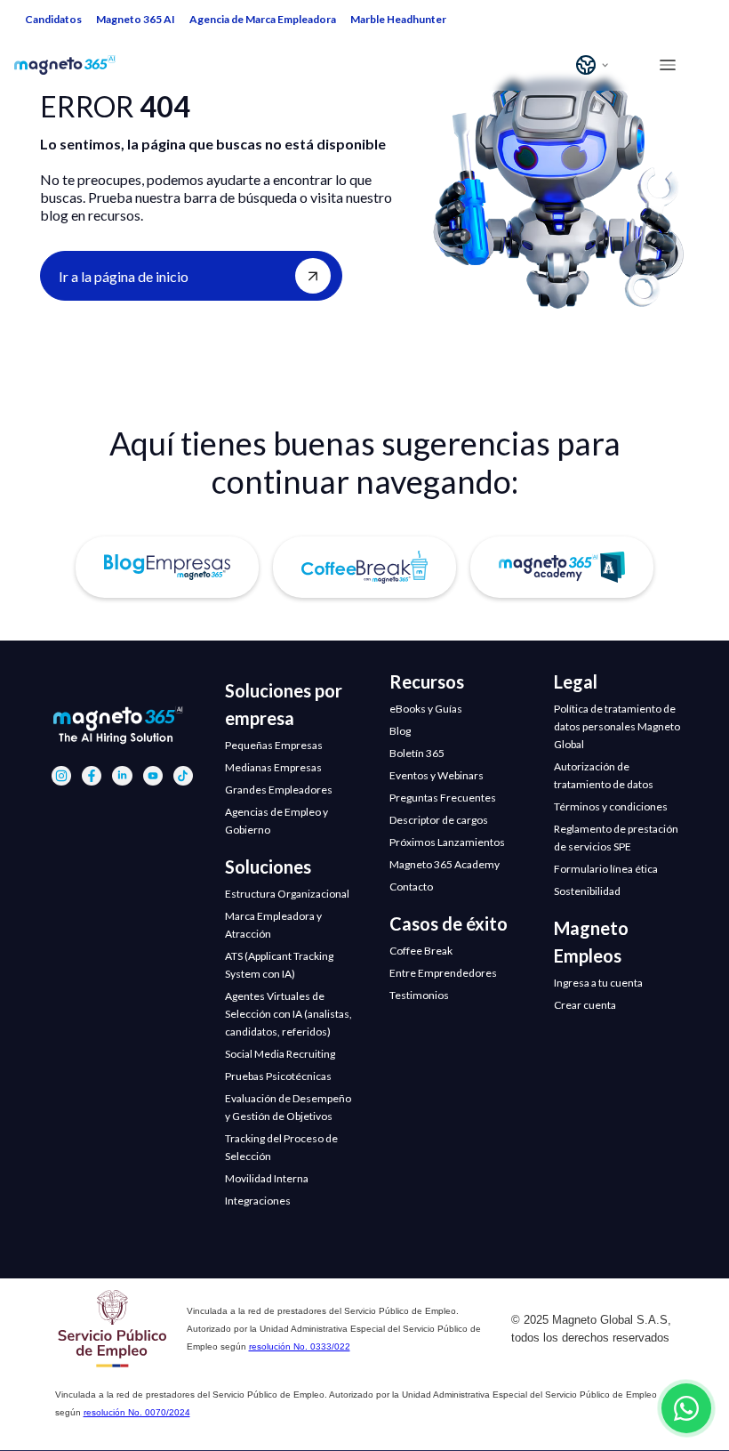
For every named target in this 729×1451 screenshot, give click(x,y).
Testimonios (419, 995)
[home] (77, 65)
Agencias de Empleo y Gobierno (276, 820)
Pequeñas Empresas (274, 745)
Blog (400, 731)
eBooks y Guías (425, 708)
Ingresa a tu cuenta (598, 982)
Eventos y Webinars (436, 775)
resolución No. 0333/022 (299, 1346)
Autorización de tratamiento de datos (603, 775)
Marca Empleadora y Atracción (273, 924)
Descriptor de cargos (438, 819)
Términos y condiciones (611, 806)
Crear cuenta (585, 1005)
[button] (594, 65)
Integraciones (258, 1200)
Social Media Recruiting (280, 1053)
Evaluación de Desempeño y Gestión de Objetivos (288, 1107)
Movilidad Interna (266, 1178)
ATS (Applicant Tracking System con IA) (279, 964)
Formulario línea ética (606, 868)
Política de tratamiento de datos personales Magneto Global (617, 726)
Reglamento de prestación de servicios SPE (616, 837)
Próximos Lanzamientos (447, 842)
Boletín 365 (417, 753)
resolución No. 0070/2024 (137, 1412)
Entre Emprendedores (443, 972)
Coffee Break (421, 950)
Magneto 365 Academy (444, 864)
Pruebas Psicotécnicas (278, 1076)
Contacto (411, 886)
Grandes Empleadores (278, 789)
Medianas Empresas (273, 767)
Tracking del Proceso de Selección (281, 1147)
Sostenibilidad (587, 891)
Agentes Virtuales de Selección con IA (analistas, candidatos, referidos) (288, 1013)
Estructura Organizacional (287, 893)
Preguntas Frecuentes (442, 797)
